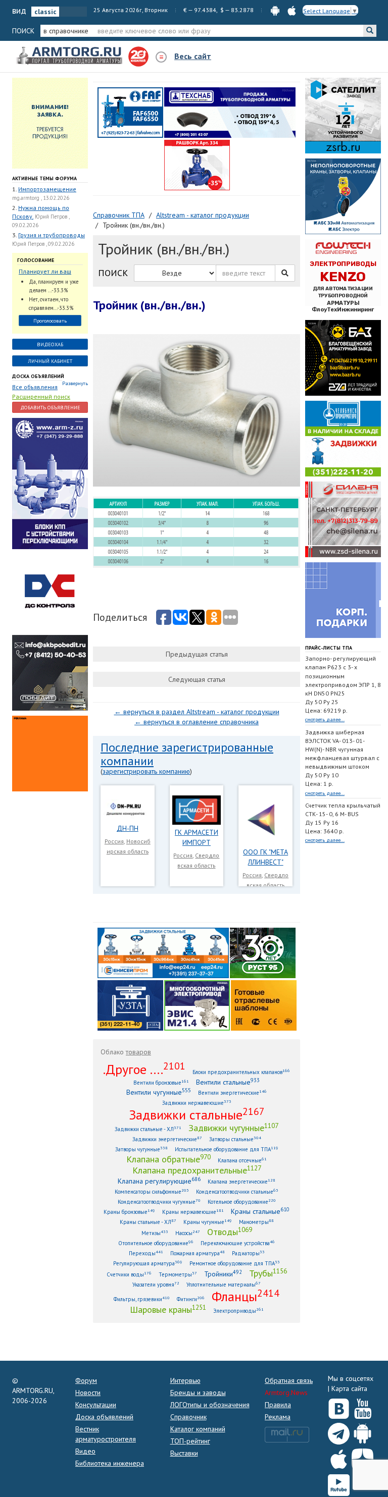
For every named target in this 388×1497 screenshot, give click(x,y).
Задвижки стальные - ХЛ (148, 1129)
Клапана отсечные (242, 1160)
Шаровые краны (168, 1309)
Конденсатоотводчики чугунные (159, 1201)
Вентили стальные (228, 1082)
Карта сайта (349, 1388)
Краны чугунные (207, 1221)
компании (127, 761)
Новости (88, 1392)
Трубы (268, 1273)
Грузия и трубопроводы (51, 235)
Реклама (277, 1416)
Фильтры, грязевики (142, 1299)
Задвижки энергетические (167, 1139)
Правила (278, 1404)
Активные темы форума (44, 178)
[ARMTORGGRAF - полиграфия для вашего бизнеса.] (343, 599)
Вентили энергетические (232, 1092)
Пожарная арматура (197, 1253)
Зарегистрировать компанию (146, 771)
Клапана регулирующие (159, 1181)
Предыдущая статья (197, 654)
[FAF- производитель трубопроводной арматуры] (130, 112)
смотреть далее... (325, 719)
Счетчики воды (129, 1274)
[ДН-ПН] (127, 808)
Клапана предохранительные (196, 1170)
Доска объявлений (38, 376)
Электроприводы (238, 1310)
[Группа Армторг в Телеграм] (339, 1432)
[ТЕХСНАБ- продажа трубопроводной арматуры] (230, 112)
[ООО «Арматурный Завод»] (50, 483)
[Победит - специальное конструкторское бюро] (50, 672)
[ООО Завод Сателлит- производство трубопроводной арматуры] (343, 115)
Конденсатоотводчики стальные (237, 1191)
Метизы (154, 1233)
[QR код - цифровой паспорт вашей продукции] (264, 1004)
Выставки (184, 1453)
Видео (85, 1451)
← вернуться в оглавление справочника (196, 721)
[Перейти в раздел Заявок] (50, 122)
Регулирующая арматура (147, 1263)
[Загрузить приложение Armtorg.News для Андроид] (362, 1431)
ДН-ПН (127, 828)
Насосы (187, 1233)
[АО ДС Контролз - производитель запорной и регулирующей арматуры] (50, 591)
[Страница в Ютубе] (362, 1406)
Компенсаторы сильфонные (152, 1191)
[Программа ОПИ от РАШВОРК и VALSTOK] (197, 164)
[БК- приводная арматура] (50, 753)
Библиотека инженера (109, 1463)
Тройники (223, 1273)
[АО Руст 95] (263, 952)
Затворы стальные (235, 1139)
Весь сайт (192, 56)
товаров (138, 1051)
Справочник (188, 1416)
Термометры (178, 1274)
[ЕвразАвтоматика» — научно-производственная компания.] (197, 1004)
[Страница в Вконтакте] (339, 1406)
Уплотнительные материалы (223, 1284)
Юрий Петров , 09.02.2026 (43, 243)
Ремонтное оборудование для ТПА (234, 1263)
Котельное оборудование (242, 1201)
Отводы (229, 1231)
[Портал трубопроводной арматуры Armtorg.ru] (70, 56)
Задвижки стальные (197, 1114)
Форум (86, 1380)
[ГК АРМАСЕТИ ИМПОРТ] (196, 809)
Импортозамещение (47, 189)
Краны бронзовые (129, 1211)
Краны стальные (260, 1211)
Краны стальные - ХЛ (148, 1221)
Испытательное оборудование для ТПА (226, 1149)
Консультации (95, 1404)
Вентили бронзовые (161, 1082)
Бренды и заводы (198, 1392)
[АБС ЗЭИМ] (343, 195)
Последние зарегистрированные (187, 747)
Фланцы (245, 1296)
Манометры (256, 1221)
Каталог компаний (197, 1428)
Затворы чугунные (141, 1149)
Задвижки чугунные (233, 1127)
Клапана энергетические (241, 1181)
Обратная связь (289, 1380)
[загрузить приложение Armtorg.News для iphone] (292, 10)
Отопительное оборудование (155, 1243)
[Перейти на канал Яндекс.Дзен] (362, 1457)
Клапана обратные (168, 1159)
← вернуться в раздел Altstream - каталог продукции (196, 711)
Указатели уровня (155, 1284)
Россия (114, 841)
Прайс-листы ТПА (328, 648)
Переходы (146, 1253)
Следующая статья (196, 679)
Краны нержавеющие (193, 1211)
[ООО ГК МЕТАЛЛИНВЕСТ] (265, 819)
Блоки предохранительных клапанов (241, 1072)
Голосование (35, 260)
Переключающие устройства (238, 1243)
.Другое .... (144, 1069)
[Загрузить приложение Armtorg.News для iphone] (339, 1457)
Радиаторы (248, 1253)
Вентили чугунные (158, 1092)
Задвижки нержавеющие (196, 1102)
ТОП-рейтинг (190, 1441)
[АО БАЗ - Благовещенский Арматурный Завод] (343, 357)
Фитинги (191, 1299)
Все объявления (35, 387)
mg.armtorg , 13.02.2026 (40, 197)
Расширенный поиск (41, 396)
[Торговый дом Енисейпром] (163, 952)
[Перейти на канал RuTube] (339, 1483)
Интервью (185, 1380)
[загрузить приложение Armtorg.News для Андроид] (275, 10)
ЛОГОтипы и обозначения (210, 1404)
